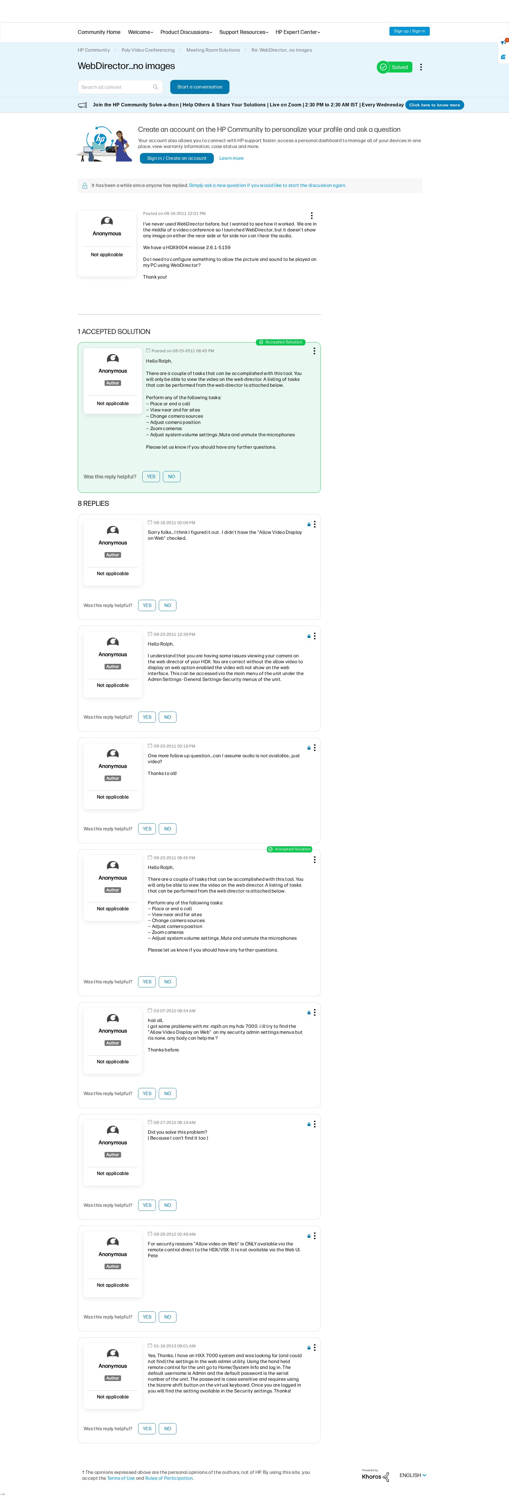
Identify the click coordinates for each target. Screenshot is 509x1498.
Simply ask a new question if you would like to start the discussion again (267, 185)
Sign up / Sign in (409, 31)
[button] (311, 214)
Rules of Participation (169, 1478)
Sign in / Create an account (177, 158)
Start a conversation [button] (199, 87)
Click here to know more (434, 105)
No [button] (171, 476)
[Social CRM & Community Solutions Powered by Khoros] (375, 1475)
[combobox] (120, 87)
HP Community (94, 50)
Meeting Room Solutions (213, 50)
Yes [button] (151, 476)
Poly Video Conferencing (148, 50)
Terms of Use (121, 1478)
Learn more (231, 158)
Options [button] (424, 66)
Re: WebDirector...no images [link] (282, 50)
